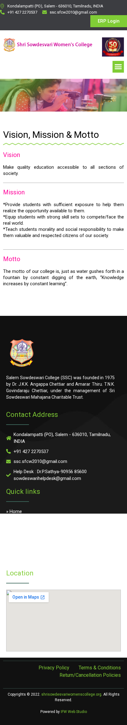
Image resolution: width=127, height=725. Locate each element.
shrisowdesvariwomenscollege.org (71, 694)
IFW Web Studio (74, 712)
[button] (118, 67)
